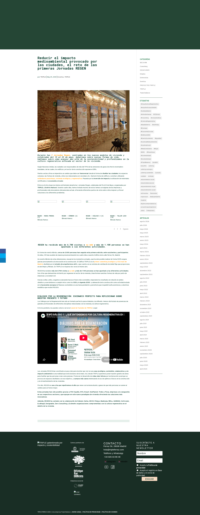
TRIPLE (43, 77)
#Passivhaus (151, 152)
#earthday (155, 125)
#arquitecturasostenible (148, 108)
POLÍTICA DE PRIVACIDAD (91, 512)
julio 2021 (143, 324)
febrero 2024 (145, 256)
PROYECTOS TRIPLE (147, 85)
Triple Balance (145, 93)
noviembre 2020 (146, 350)
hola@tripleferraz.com (113, 450)
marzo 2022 (144, 297)
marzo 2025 (144, 237)
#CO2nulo (156, 114)
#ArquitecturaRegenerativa (149, 104)
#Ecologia (144, 128)
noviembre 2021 (145, 309)
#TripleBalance (145, 162)
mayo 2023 (144, 267)
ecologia (150, 176)
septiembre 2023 (146, 263)
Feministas (153, 193)
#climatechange (146, 114)
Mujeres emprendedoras (148, 204)
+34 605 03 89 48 (111, 457)
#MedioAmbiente (146, 149)
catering (151, 166)
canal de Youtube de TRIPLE (81, 308)
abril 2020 (143, 369)
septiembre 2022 (146, 275)
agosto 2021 (144, 320)
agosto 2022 (144, 278)
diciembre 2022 (145, 271)
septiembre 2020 (146, 354)
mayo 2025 (144, 233)
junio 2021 (143, 327)
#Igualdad (158, 138)
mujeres (143, 200)
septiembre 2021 (146, 316)
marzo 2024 (144, 252)
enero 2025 (144, 240)
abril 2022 (143, 293)
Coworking (143, 66)
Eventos (61, 77)
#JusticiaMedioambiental (149, 142)
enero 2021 (144, 346)
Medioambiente (155, 197)
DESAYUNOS (144, 70)
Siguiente (125, 229)
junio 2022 (143, 286)
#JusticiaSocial (146, 145)
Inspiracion (144, 197)
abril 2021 (143, 335)
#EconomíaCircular (147, 132)
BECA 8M (143, 63)
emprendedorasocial (147, 183)
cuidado (143, 176)
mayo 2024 (144, 244)
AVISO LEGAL (76, 512)
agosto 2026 (144, 222)
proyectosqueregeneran (148, 207)
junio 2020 (143, 361)
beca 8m (143, 166)
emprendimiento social (148, 190)
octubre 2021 (144, 312)
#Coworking (145, 118)
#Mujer (156, 149)
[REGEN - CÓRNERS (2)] (71, 214)
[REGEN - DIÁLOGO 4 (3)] (95, 214)
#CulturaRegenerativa (148, 121)
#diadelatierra (145, 125)
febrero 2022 (145, 301)
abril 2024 (143, 248)
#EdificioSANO (145, 135)
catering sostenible (147, 173)
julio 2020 (143, 358)
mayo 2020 (144, 365)
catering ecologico (147, 169)
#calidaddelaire (146, 111)
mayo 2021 (144, 331)
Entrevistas (144, 78)
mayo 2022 (144, 290)
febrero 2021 (144, 342)
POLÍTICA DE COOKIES (109, 512)
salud (142, 211)
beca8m (155, 162)
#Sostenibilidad (146, 156)
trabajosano (150, 211)
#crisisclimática (156, 118)
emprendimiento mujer (148, 187)
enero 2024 (144, 259)
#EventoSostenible (147, 138)
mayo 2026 (144, 229)
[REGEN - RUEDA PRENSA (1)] (47, 214)
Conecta (158, 173)
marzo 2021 (144, 339)
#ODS (143, 152)
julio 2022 (143, 282)
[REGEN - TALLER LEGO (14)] (120, 214)
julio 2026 (143, 225)
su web (89, 244)
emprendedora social (147, 180)
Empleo (142, 74)
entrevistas (144, 193)
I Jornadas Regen (60, 155)
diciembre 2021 (145, 305)
